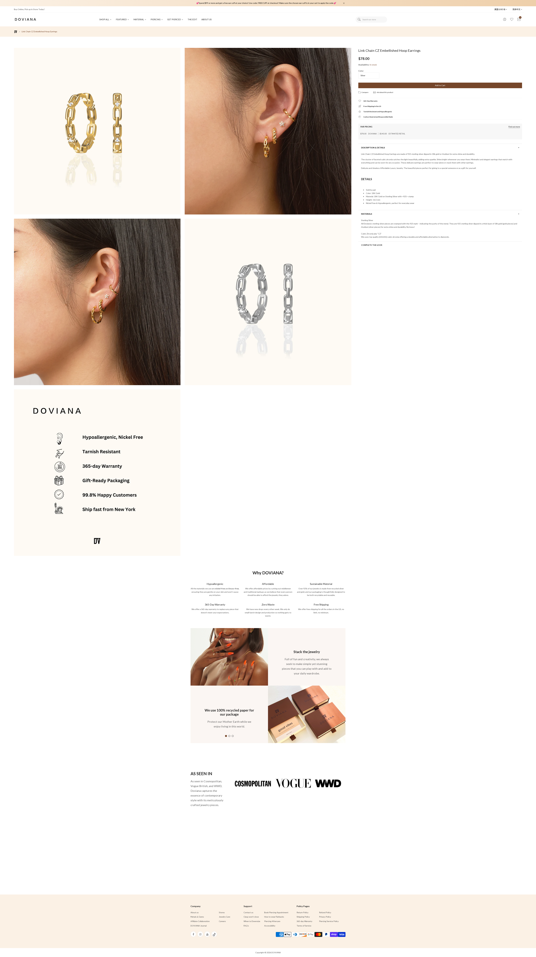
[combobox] (371, 19)
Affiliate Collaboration (200, 921)
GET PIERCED (174, 19)
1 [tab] (226, 736)
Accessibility (269, 925)
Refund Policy (325, 912)
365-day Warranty (304, 921)
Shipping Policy (303, 917)
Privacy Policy (325, 917)
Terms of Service (304, 925)
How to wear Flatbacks (274, 917)
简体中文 (517, 9)
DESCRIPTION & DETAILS (373, 148)
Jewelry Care (224, 917)
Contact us (248, 912)
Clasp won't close (251, 917)
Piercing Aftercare (272, 921)
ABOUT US (206, 19)
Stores (222, 912)
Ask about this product (384, 92)
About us (195, 912)
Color (361, 71)
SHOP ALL (104, 19)
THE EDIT (192, 19)
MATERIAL (138, 19)
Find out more (514, 127)
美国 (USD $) (500, 9)
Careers (222, 921)
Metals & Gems (197, 917)
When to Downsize (252, 921)
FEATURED (121, 19)
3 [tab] (233, 736)
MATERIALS (366, 214)
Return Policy (302, 912)
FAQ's (246, 925)
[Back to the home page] (15, 31)
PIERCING (156, 19)
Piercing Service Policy (329, 921)
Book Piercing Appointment (276, 912)
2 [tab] (229, 736)
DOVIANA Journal (199, 925)
